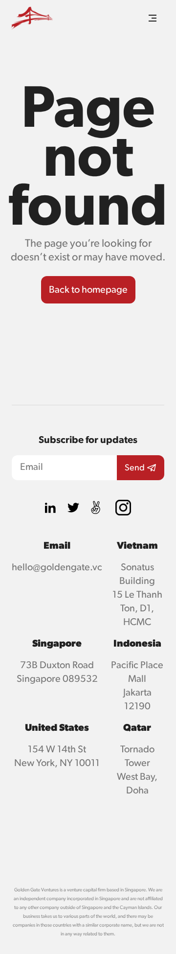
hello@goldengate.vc (57, 567)
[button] (152, 18)
